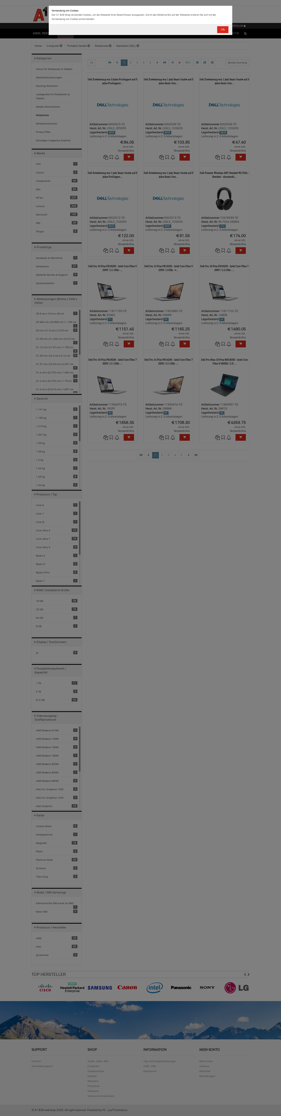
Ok (223, 29)
